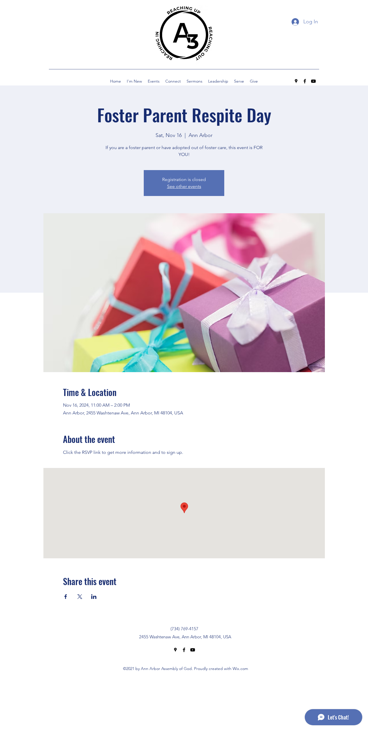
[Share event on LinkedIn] (94, 596)
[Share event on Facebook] (65, 596)
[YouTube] (313, 81)
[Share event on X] (80, 596)
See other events (184, 186)
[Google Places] (296, 81)
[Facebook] (305, 81)
